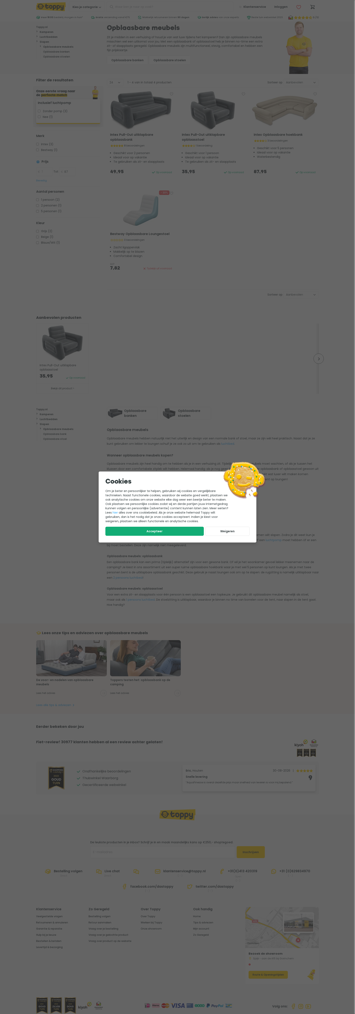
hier (115, 512)
